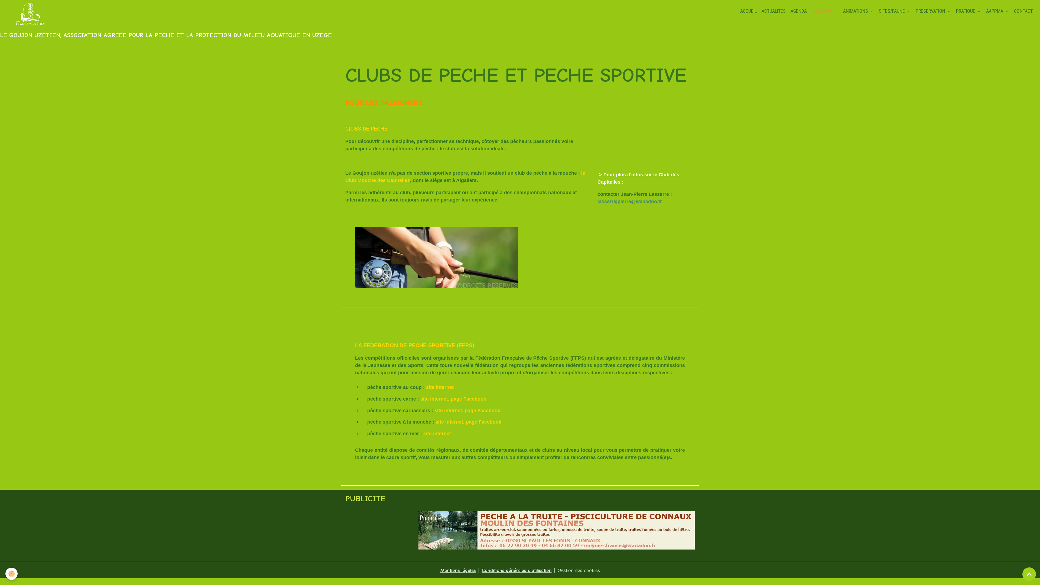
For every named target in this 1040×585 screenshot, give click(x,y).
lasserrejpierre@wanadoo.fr (629, 201)
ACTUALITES (774, 11)
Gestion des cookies (579, 570)
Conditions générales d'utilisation (517, 570)
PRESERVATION (931, 11)
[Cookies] (11, 574)
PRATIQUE (966, 11)
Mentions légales (458, 570)
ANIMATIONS (856, 11)
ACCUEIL (748, 11)
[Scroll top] (1029, 574)
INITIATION (822, 11)
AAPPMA (995, 11)
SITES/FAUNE (892, 11)
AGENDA (799, 11)
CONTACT (1023, 11)
